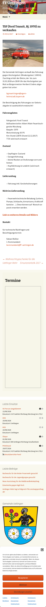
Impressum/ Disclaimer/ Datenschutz (15, 601)
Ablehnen (23, 585)
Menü (5, 16)
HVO (4, 418)
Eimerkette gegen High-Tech (13, 485)
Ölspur (5, 436)
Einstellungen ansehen (23, 592)
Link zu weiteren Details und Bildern (20, 215)
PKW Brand (7, 446)
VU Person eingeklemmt (12, 409)
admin (32, 34)
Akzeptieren (23, 578)
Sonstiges (21, 34)
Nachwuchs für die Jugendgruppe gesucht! (19, 477)
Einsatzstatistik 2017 (31, 262)
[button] (42, 549)
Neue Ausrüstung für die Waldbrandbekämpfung (21, 481)
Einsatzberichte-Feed (12, 454)
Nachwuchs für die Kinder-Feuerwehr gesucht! (20, 473)
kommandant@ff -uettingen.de (20, 245)
